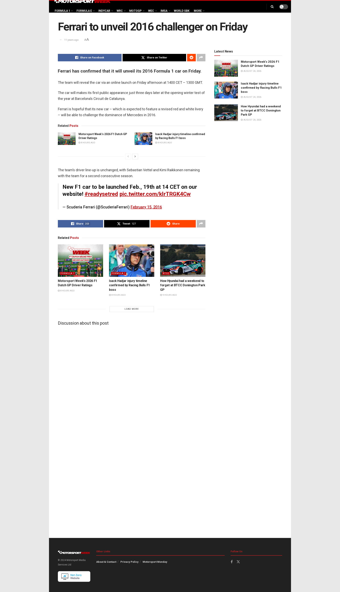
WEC (151, 10)
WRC (120, 10)
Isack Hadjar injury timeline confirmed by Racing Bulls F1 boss (129, 285)
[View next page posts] (135, 156)
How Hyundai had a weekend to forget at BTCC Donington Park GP (182, 285)
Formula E (84, 10)
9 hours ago (169, 295)
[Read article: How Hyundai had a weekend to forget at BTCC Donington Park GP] (182, 260)
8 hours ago (87, 142)
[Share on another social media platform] (201, 57)
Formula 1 (62, 10)
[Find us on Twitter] (238, 562)
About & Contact (106, 561)
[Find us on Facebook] (232, 562)
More (198, 10)
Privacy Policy (129, 561)
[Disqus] (131, 378)
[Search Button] (272, 7)
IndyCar (104, 10)
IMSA (164, 10)
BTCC (166, 273)
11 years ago (71, 39)
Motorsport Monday (155, 561)
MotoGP (135, 10)
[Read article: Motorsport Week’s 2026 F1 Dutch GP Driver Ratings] (67, 138)
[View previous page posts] (128, 156)
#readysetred (101, 194)
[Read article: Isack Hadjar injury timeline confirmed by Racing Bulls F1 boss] (143, 138)
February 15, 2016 (146, 207)
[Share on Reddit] (191, 57)
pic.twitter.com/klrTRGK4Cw (155, 194)
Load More (132, 309)
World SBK (181, 10)
